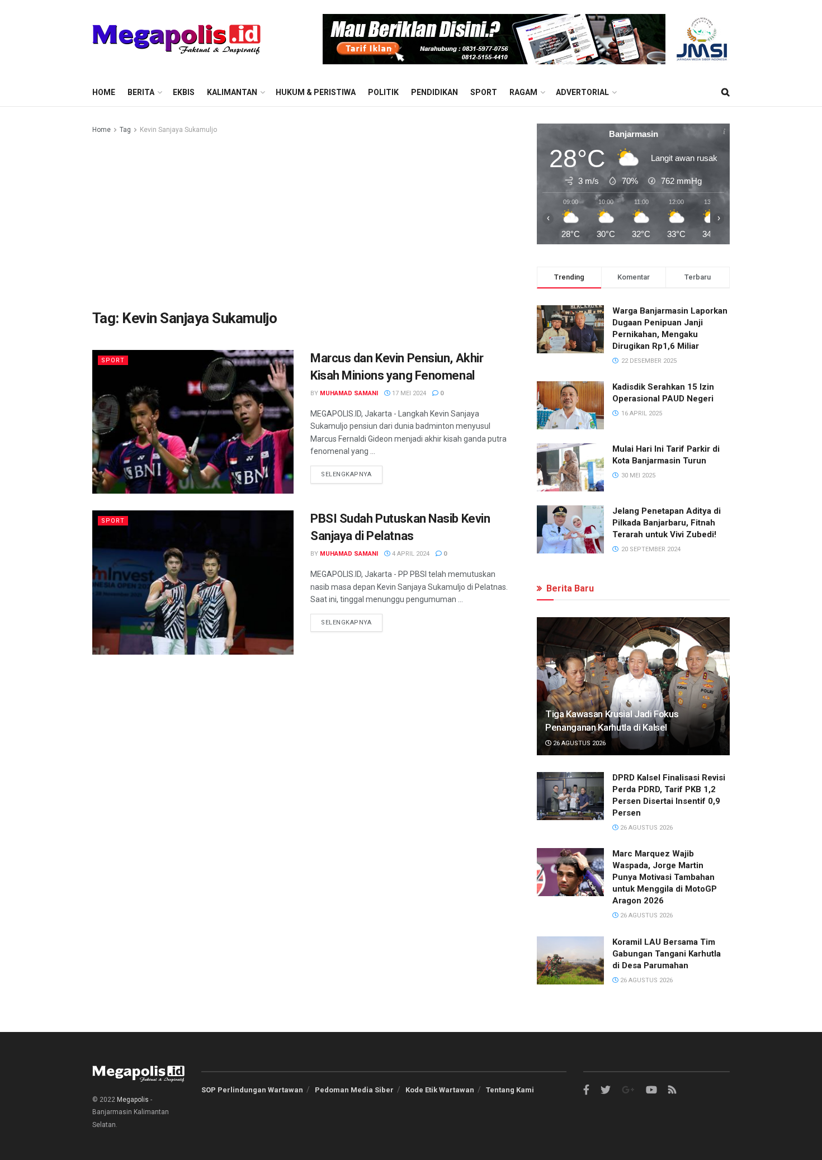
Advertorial (582, 92)
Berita (140, 92)
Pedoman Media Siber (354, 1090)
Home (103, 92)
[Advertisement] (302, 219)
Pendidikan (434, 92)
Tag (125, 130)
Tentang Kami (510, 1090)
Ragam (523, 92)
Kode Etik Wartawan (439, 1090)
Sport (483, 92)
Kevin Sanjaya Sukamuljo (178, 130)
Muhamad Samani (349, 393)
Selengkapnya (346, 474)
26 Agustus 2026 (578, 743)
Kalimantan (232, 92)
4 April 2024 (409, 553)
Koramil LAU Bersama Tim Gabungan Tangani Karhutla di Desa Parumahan (666, 953)
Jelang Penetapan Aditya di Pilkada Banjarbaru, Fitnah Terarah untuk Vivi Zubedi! (666, 522)
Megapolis (133, 1100)
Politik (383, 92)
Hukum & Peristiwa (316, 92)
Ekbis (184, 92)
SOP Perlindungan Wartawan (252, 1090)
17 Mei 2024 (408, 393)
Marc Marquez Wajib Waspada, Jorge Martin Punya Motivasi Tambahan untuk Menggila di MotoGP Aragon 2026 (664, 877)
